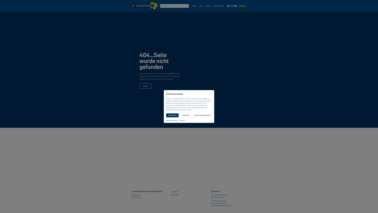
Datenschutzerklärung (172, 120)
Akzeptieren (172, 115)
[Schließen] (212, 93)
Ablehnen (186, 115)
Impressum (182, 120)
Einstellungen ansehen (202, 115)
